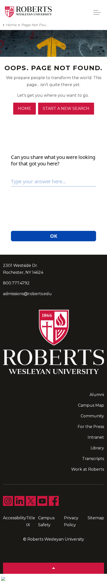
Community (92, 416)
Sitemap (96, 518)
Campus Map (91, 405)
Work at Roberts (87, 469)
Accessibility (14, 518)
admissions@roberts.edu (27, 293)
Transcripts (93, 458)
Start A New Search (66, 108)
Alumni (97, 394)
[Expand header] (97, 12)
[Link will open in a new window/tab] (8, 501)
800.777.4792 (16, 283)
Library (97, 448)
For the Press (91, 426)
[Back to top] (53, 568)
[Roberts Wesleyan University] (28, 11)
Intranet (96, 437)
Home (24, 108)
